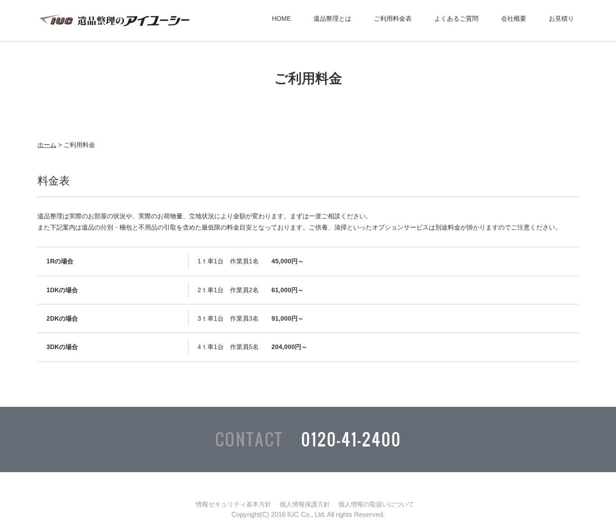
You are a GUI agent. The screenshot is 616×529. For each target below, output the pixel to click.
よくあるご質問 (456, 18)
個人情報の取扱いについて (376, 504)
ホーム (46, 144)
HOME (281, 18)
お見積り (561, 18)
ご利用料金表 (393, 18)
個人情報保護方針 (305, 504)
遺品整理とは (332, 18)
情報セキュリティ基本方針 (233, 504)
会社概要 (513, 18)
